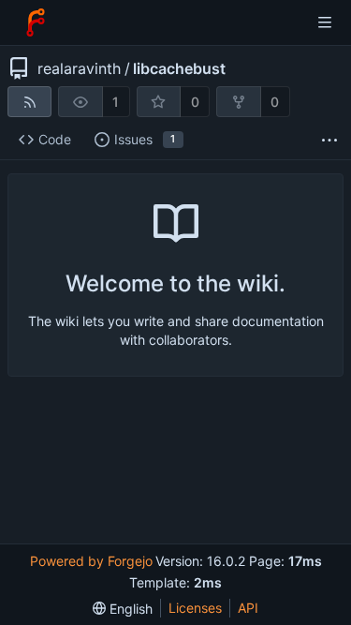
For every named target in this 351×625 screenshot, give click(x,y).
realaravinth (79, 68)
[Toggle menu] (325, 22)
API (248, 608)
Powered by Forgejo (91, 561)
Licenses (195, 608)
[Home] (35, 22)
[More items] (329, 140)
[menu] (123, 609)
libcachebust (179, 68)
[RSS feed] (29, 101)
